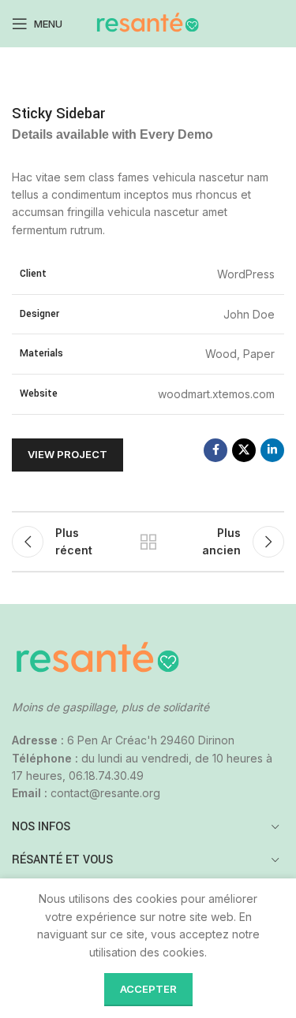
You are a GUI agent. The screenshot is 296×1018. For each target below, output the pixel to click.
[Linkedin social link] (272, 450)
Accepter (148, 989)
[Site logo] (148, 22)
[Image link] (98, 658)
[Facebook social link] (215, 450)
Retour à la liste (148, 541)
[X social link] (244, 450)
